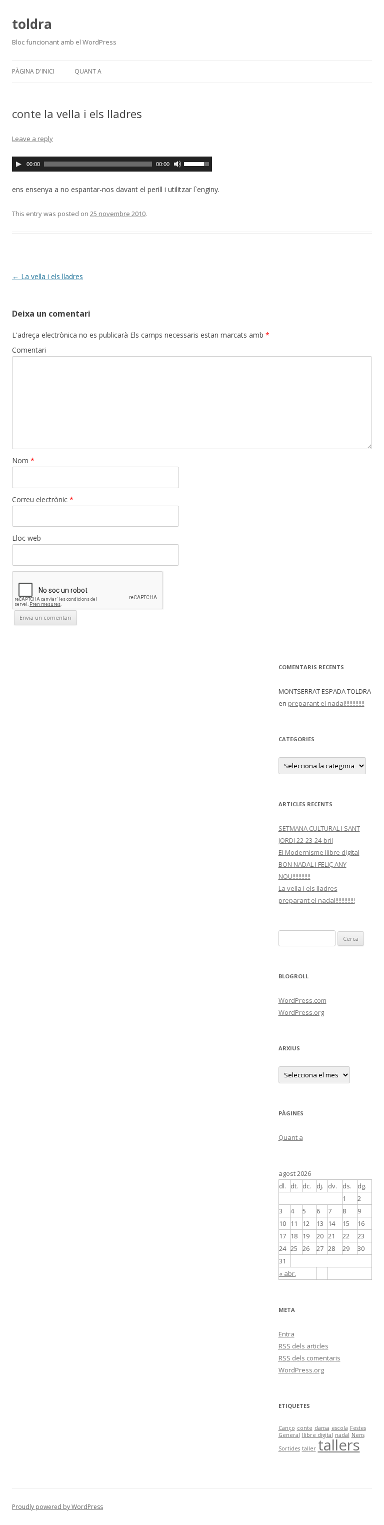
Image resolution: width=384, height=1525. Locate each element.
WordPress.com (302, 1000)
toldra (32, 24)
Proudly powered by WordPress (57, 1506)
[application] (112, 164)
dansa (322, 1427)
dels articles (303, 1345)
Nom (23, 460)
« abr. (287, 1273)
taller (309, 1448)
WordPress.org (301, 1012)
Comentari (29, 350)
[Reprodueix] (18, 164)
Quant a (88, 71)
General (289, 1434)
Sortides (289, 1448)
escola (340, 1427)
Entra (286, 1333)
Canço (286, 1427)
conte (304, 1427)
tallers (339, 1445)
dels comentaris (309, 1357)
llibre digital (317, 1434)
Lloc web (26, 538)
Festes (358, 1427)
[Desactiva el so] (178, 164)
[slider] (198, 163)
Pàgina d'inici (33, 71)
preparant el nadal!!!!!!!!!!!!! (326, 703)
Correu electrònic (43, 499)
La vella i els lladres (47, 276)
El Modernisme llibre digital (319, 852)
